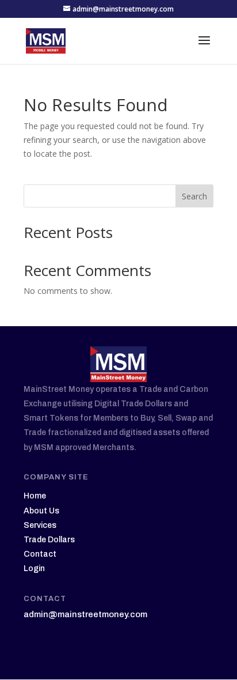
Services (40, 525)
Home (35, 496)
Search (194, 196)
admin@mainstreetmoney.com (85, 614)
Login (34, 568)
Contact (40, 554)
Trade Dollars (49, 539)
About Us (41, 511)
